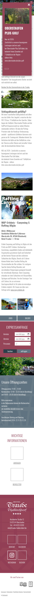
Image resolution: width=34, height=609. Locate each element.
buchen (10, 351)
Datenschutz (10, 592)
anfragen (24, 351)
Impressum (3, 592)
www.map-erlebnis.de (17, 289)
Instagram (11, 555)
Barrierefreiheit (27, 592)
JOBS (10, 318)
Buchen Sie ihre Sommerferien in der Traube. (15, 87)
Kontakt (11, 539)
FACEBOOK (22, 539)
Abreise (6, 338)
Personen (6, 343)
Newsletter (17, 484)
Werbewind (5, 595)
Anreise (6, 334)
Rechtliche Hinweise (18, 592)
